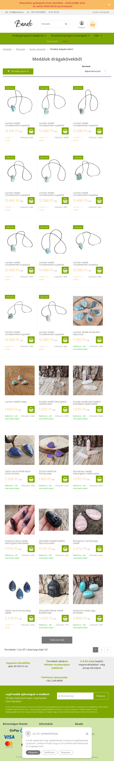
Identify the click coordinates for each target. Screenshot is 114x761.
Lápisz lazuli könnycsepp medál (18, 611)
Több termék (57, 640)
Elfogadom (33, 752)
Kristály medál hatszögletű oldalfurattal (53, 402)
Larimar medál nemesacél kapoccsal (86, 333)
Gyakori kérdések (100, 12)
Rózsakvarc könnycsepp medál (85, 542)
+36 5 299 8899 (37, 12)
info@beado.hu (16, 12)
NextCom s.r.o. (92, 757)
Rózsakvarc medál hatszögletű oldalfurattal (86, 472)
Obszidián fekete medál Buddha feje (51, 611)
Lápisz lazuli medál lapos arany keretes (18, 472)
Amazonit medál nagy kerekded (84, 611)
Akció (65, 41)
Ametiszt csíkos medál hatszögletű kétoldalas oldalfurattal (17, 543)
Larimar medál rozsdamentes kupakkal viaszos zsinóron (17, 125)
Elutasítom (65, 752)
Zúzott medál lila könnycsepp (47, 472)
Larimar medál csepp (16, 401)
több (96, 35)
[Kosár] (93, 24)
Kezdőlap (7, 49)
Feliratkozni (101, 696)
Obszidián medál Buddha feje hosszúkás (52, 542)
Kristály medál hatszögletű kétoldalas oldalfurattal (87, 402)
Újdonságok (52, 41)
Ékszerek (20, 49)
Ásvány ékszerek (37, 49)
